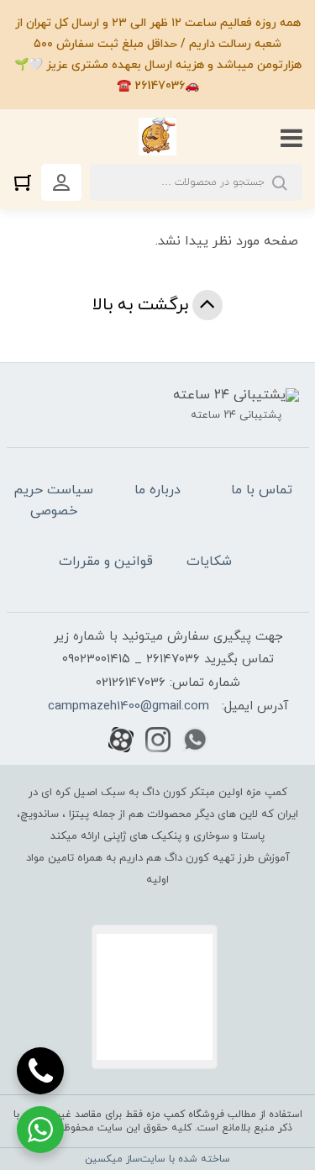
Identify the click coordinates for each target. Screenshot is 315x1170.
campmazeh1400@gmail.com (128, 706)
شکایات (209, 561)
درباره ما (157, 490)
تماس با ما (261, 490)
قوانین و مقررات (106, 561)
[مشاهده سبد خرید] (27, 182)
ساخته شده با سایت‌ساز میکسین (157, 1159)
